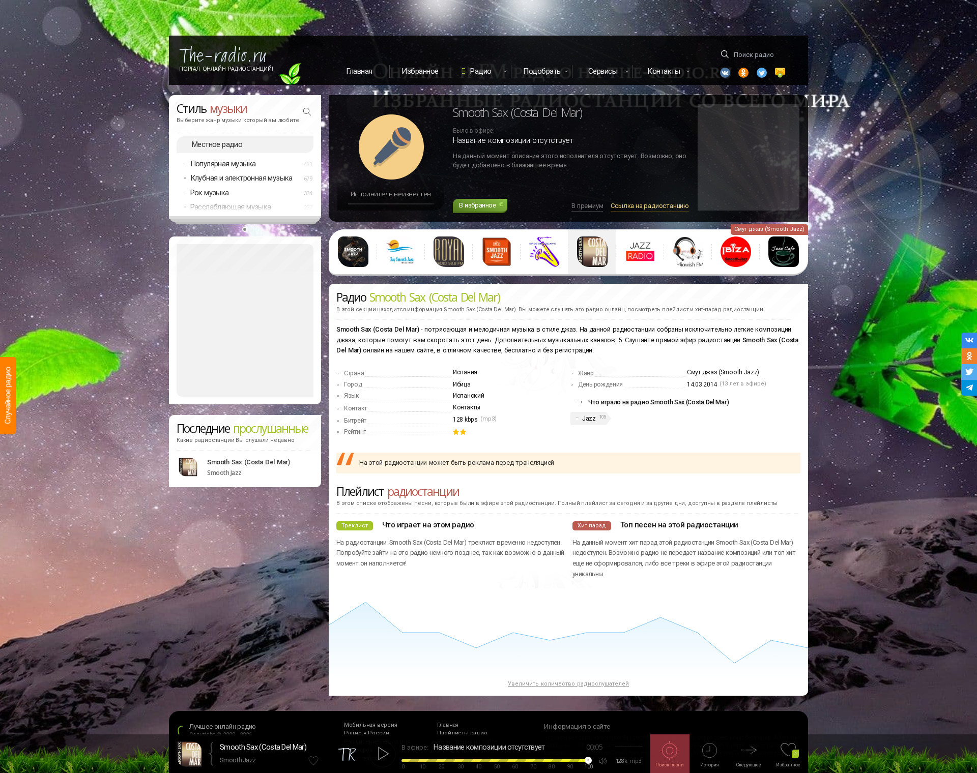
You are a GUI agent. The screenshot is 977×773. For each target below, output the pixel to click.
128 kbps (465, 419)
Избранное (420, 71)
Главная (359, 71)
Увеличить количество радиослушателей (568, 683)
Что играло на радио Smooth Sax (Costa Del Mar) (658, 402)
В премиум (587, 206)
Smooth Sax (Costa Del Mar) (248, 462)
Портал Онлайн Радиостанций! (226, 68)
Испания (465, 372)
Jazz (589, 418)
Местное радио (217, 144)
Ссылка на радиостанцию (650, 206)
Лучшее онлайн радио (222, 726)
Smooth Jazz (237, 760)
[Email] (780, 73)
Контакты (466, 407)
